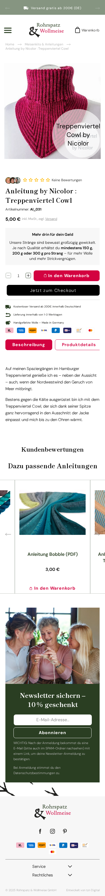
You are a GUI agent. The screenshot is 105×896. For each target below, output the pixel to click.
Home (9, 44)
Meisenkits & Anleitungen (44, 44)
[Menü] (8, 30)
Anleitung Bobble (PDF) (52, 554)
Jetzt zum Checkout (53, 290)
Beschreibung (28, 344)
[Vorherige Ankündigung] (7, 8)
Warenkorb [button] (88, 30)
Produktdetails (79, 344)
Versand (51, 219)
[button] (37, 180)
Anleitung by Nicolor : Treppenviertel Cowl (37, 48)
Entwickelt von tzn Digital (83, 890)
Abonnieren (52, 732)
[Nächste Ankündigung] (97, 8)
